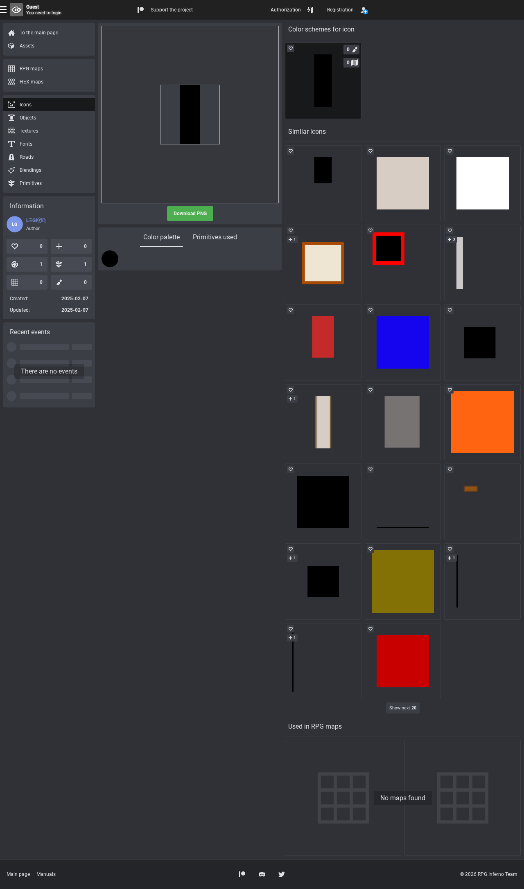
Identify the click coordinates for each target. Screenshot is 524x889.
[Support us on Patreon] (242, 874)
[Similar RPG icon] (323, 183)
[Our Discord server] (262, 874)
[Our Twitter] (281, 874)
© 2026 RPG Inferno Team (488, 874)
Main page (18, 874)
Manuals (46, 874)
